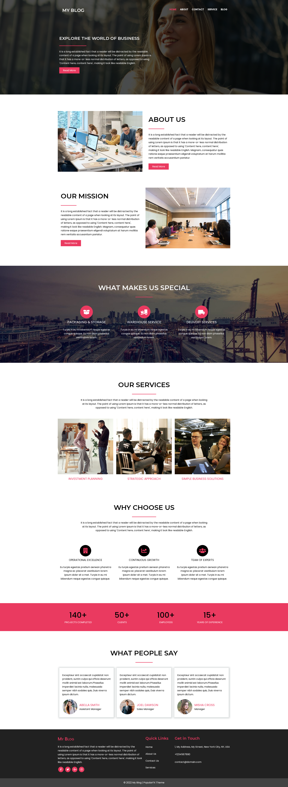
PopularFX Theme (153, 782)
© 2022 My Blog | (133, 782)
